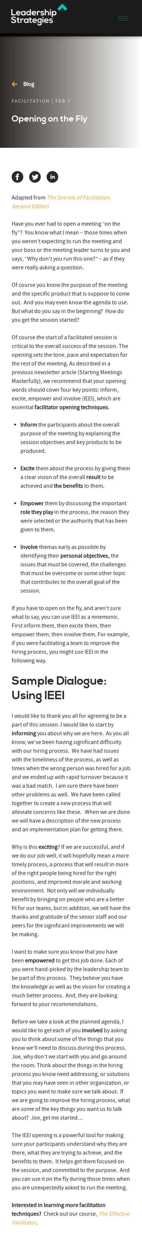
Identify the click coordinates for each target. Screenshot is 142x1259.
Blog (28, 84)
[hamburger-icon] (123, 18)
